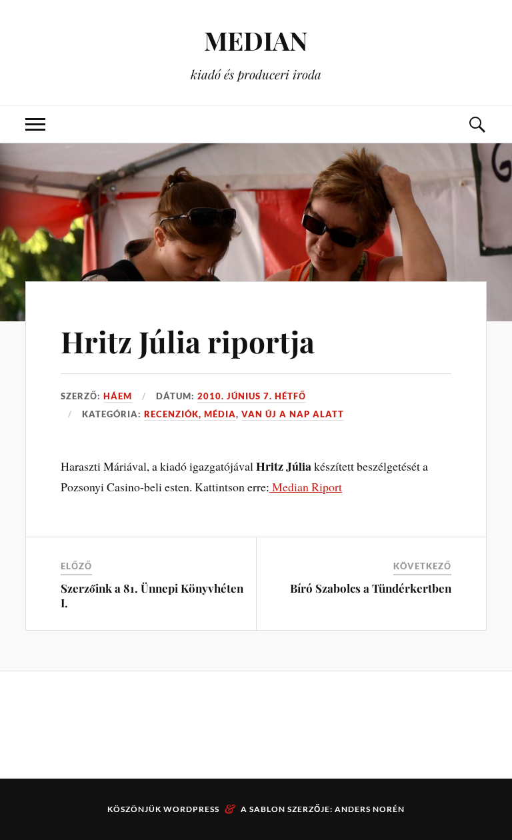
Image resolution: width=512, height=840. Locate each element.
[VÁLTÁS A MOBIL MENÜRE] (35, 124)
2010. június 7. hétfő (251, 396)
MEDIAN (256, 40)
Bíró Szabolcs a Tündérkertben (370, 588)
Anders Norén (370, 809)
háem (117, 396)
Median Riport (305, 487)
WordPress (191, 809)
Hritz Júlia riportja (188, 341)
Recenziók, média (190, 414)
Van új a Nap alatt (292, 414)
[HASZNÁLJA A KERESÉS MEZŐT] (477, 124)
